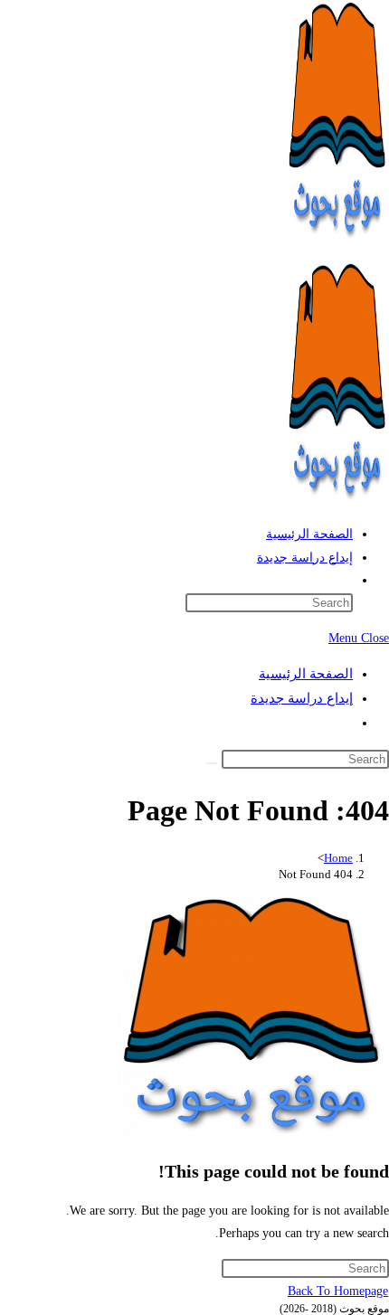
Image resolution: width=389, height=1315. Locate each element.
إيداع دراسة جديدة (302, 698)
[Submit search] (211, 763)
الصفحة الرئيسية (306, 674)
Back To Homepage (338, 1291)
